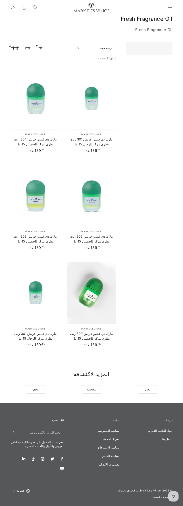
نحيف (35, 389)
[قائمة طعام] (169, 7)
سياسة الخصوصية (108, 430)
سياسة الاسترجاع (108, 447)
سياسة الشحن (110, 456)
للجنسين (91, 389)
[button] (34, 7)
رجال (147, 389)
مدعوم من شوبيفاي (162, 496)
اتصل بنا (167, 439)
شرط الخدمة (111, 439)
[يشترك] (13, 432)
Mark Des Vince (150, 490)
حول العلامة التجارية (160, 430)
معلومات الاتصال (109, 464)
